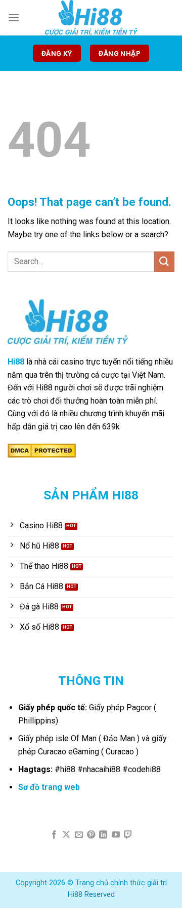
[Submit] (164, 261)
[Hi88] (91, 17)
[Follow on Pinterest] (91, 835)
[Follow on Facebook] (54, 835)
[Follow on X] (66, 835)
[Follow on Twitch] (128, 835)
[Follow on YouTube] (116, 835)
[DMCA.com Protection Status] (42, 450)
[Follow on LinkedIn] (103, 835)
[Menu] (14, 17)
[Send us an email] (78, 835)
